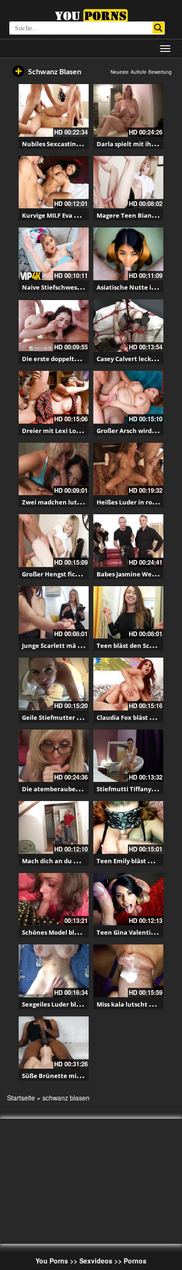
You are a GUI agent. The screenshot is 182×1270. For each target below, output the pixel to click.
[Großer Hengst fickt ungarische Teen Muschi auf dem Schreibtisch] (54, 540)
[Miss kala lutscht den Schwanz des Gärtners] (128, 970)
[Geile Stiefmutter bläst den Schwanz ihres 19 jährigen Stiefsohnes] (54, 684)
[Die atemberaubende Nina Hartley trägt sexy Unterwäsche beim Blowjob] (54, 756)
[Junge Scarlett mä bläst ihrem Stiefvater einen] (54, 612)
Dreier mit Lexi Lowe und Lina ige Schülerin (88, 430)
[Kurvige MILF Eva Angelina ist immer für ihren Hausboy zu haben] (54, 182)
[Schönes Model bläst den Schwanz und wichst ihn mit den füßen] (54, 899)
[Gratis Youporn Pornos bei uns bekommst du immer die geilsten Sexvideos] (91, 14)
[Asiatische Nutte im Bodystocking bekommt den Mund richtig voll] (128, 253)
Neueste (120, 72)
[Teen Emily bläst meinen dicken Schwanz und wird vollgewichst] (128, 827)
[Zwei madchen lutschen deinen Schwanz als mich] (54, 469)
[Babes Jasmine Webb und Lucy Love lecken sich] (128, 540)
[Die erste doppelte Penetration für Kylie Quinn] (54, 325)
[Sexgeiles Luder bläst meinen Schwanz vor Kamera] (54, 970)
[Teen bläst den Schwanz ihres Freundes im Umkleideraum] (128, 612)
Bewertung (160, 72)
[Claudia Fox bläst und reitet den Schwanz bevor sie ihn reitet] (128, 684)
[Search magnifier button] (158, 28)
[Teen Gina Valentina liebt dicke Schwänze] (128, 899)
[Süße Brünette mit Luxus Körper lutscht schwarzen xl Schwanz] (54, 1042)
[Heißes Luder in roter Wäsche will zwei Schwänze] (128, 469)
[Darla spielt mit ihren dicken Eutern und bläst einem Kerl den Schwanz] (128, 110)
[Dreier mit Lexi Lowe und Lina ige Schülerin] (54, 397)
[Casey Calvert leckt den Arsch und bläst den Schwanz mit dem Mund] (128, 325)
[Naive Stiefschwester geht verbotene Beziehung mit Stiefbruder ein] (54, 253)
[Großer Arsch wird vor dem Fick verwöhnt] (128, 397)
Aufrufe (139, 72)
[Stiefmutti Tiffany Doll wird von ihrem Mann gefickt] (128, 756)
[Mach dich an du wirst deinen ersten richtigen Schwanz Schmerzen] (54, 827)
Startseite (21, 1097)
